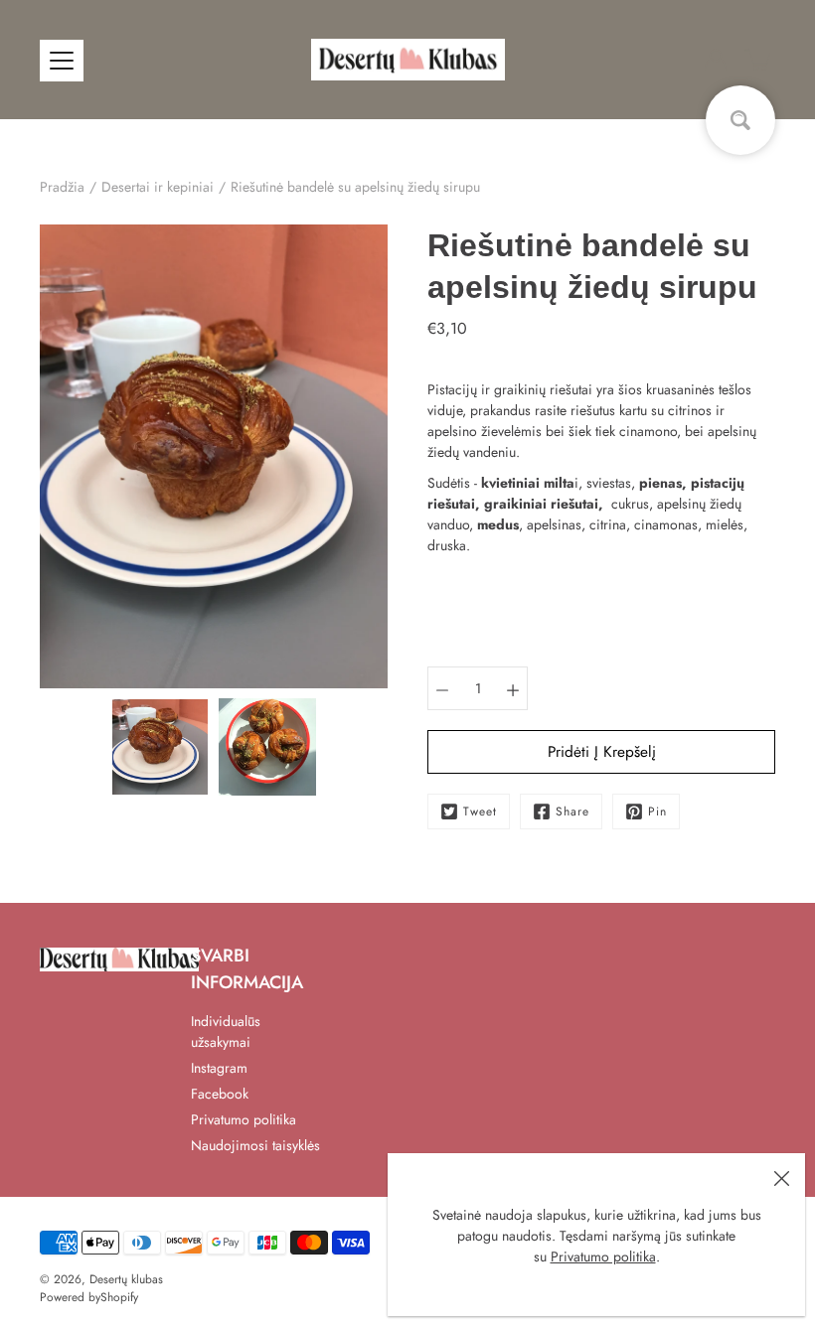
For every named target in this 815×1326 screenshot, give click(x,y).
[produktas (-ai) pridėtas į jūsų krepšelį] (759, 59)
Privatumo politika (603, 1256)
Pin (657, 811)
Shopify (119, 1297)
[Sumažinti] (442, 688)
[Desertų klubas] (408, 59)
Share (572, 811)
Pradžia (62, 187)
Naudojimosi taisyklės (255, 1145)
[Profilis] (716, 59)
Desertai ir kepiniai (157, 187)
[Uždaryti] (781, 1177)
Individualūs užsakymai (225, 1031)
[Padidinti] (513, 688)
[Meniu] (61, 60)
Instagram (219, 1068)
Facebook (219, 1094)
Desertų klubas (126, 1279)
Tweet (480, 811)
